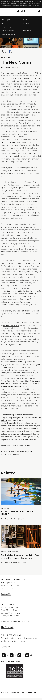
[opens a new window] (4, 51)
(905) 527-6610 (7, 588)
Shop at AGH (26, 31)
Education (25, 23)
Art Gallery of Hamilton (9, 519)
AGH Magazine (6, 19)
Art (2, 23)
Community (26, 27)
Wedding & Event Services (10, 34)
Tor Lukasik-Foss (7, 67)
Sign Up (4, 646)
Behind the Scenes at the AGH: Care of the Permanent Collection (20, 557)
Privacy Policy (32, 692)
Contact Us (6, 594)
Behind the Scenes (7, 31)
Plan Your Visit (7, 627)
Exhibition (25, 19)
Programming (6, 27)
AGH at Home (24, 445)
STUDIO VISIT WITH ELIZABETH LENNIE (17, 513)
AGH (21, 11)
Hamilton (5, 445)
